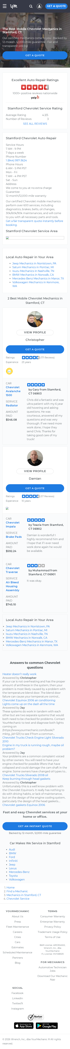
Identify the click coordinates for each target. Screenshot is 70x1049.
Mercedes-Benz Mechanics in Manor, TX (38, 278)
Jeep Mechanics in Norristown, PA (34, 263)
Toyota (13, 875)
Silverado (58, 737)
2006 (31, 700)
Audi (12, 849)
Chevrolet (8, 700)
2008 (41, 775)
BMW (12, 853)
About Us (17, 916)
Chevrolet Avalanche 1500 (13, 391)
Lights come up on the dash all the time (28, 704)
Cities (17, 937)
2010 (5, 741)
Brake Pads (14, 536)
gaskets (21, 805)
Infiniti (13, 860)
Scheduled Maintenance (17, 952)
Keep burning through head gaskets (26, 778)
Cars (17, 942)
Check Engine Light (38, 737)
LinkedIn (17, 998)
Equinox (21, 700)
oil (46, 775)
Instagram (17, 1008)
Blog (17, 962)
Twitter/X (17, 1003)
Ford (12, 857)
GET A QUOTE (56, 6)
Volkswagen (17, 879)
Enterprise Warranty (52, 921)
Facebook (17, 993)
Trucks (20, 737)
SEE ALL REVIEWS (35, 123)
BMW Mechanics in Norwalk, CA (33, 274)
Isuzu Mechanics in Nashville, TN (33, 271)
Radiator (12, 405)
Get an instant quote (35, 826)
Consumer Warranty (52, 916)
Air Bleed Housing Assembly (12, 586)
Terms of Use (52, 937)
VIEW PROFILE (35, 332)
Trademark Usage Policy (52, 932)
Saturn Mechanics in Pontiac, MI (33, 267)
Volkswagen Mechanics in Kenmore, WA (32, 645)
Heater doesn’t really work (19, 674)
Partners (17, 957)
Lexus (13, 868)
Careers (17, 932)
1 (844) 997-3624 (16, 160)
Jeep (12, 864)
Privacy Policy (52, 926)
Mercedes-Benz (19, 872)
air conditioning (45, 700)
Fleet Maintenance (17, 926)
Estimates (18, 947)
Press (17, 921)
